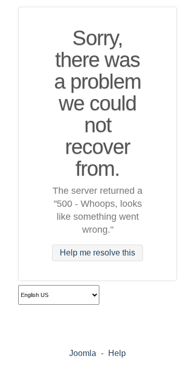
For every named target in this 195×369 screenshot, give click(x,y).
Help (117, 353)
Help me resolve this (97, 253)
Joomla (82, 353)
